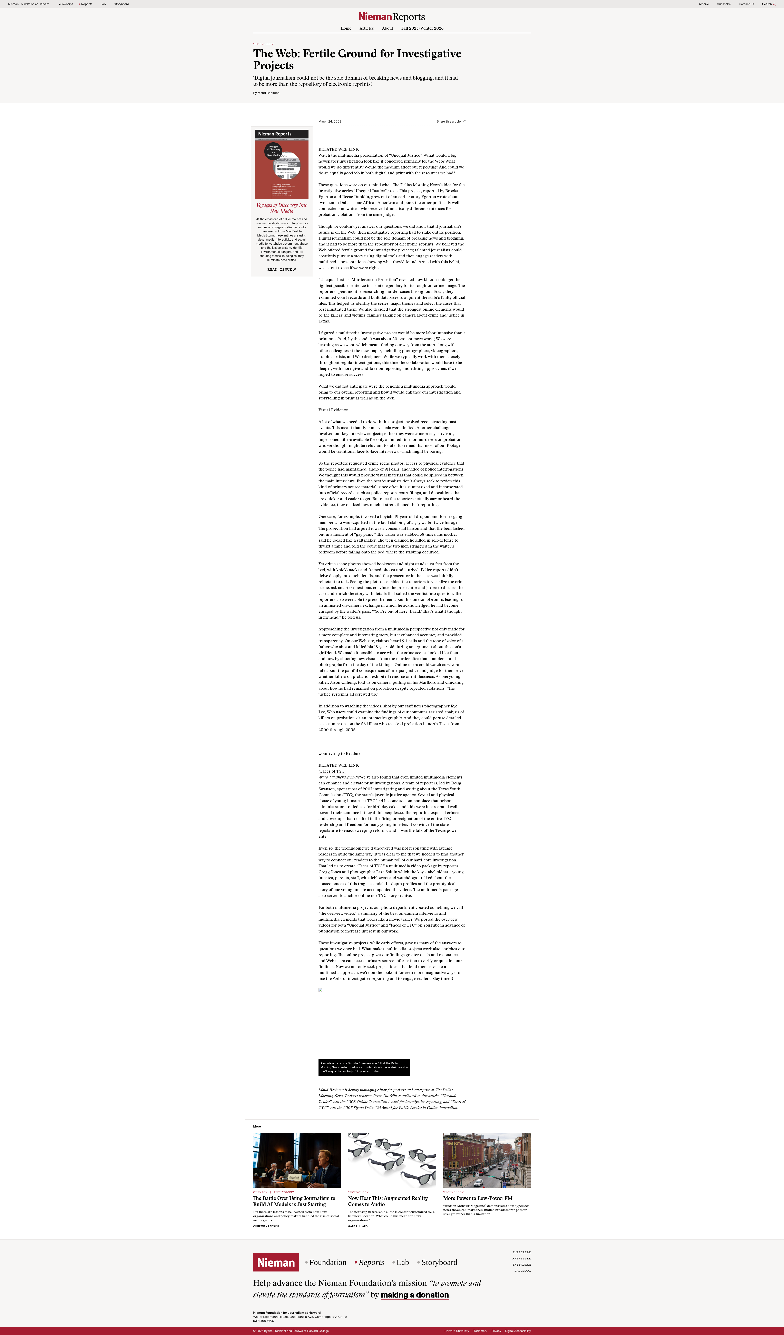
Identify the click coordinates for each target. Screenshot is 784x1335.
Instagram (521, 1264)
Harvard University (456, 1331)
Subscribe (724, 4)
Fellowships (65, 4)
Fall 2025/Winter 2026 (422, 29)
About (387, 29)
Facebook (522, 1270)
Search (767, 4)
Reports (86, 4)
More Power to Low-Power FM (477, 1198)
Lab (103, 4)
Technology (263, 44)
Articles (367, 29)
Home (346, 29)
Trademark (480, 1331)
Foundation (327, 1262)
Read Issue (279, 269)
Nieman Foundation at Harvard (28, 4)
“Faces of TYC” (332, 772)
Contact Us (746, 4)
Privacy (496, 1331)
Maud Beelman (269, 93)
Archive (704, 4)
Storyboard (121, 4)
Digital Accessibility (518, 1331)
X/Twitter (521, 1258)
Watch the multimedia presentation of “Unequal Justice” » (371, 156)
